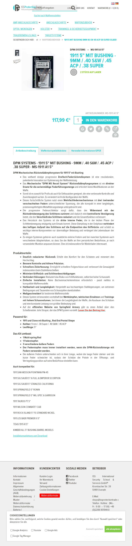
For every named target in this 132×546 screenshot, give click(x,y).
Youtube (72, 483)
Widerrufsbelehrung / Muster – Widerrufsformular (24, 500)
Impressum (18, 483)
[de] (116, 3)
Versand (43, 483)
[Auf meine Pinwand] (115, 135)
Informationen (19, 476)
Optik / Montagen (22, 29)
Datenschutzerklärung (23, 506)
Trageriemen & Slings (24, 35)
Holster (45, 29)
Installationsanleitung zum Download (30, 435)
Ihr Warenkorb (46, 479)
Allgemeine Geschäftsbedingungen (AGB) (24, 490)
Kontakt (91, 8)
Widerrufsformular (49, 495)
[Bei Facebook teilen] (99, 129)
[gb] (112, 3)
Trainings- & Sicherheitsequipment (77, 29)
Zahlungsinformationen (50, 486)
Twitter (71, 479)
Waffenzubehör (83, 22)
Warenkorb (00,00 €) (108, 8)
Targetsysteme (53, 35)
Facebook (73, 476)
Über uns (80, 8)
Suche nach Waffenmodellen (47, 15)
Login (70, 8)
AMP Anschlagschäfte (25, 22)
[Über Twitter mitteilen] (91, 129)
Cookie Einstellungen (49, 489)
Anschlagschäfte (56, 22)
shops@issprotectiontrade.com (107, 499)
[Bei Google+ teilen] (82, 129)
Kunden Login (46, 476)
